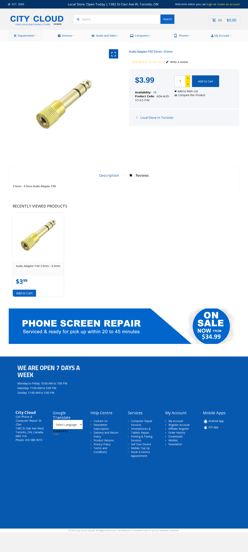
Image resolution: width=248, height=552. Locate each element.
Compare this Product (191, 95)
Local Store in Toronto (156, 117)
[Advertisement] (40, 493)
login (210, 4)
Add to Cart (205, 81)
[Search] (167, 19)
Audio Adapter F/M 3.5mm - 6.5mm (38, 266)
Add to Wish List (188, 91)
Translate (66, 435)
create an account (228, 4)
